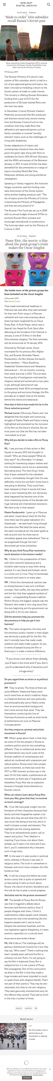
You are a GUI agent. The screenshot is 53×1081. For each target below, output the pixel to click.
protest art (28, 1008)
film (36, 1008)
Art (30, 1026)
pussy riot (19, 1008)
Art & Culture (22, 12)
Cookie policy (38, 1075)
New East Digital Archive (26, 4)
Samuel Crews (14, 301)
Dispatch (32, 12)
